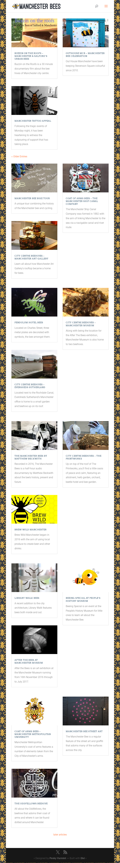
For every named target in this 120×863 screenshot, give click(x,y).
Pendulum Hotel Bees (29, 322)
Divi (83, 858)
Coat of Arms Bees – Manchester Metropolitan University (33, 734)
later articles (60, 834)
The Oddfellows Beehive (31, 803)
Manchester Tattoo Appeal (33, 121)
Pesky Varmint (58, 858)
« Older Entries (19, 156)
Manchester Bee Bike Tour (32, 198)
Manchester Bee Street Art (84, 731)
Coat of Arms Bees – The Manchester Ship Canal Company (82, 201)
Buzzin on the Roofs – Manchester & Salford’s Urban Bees (31, 56)
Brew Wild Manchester (31, 529)
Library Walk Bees (27, 598)
